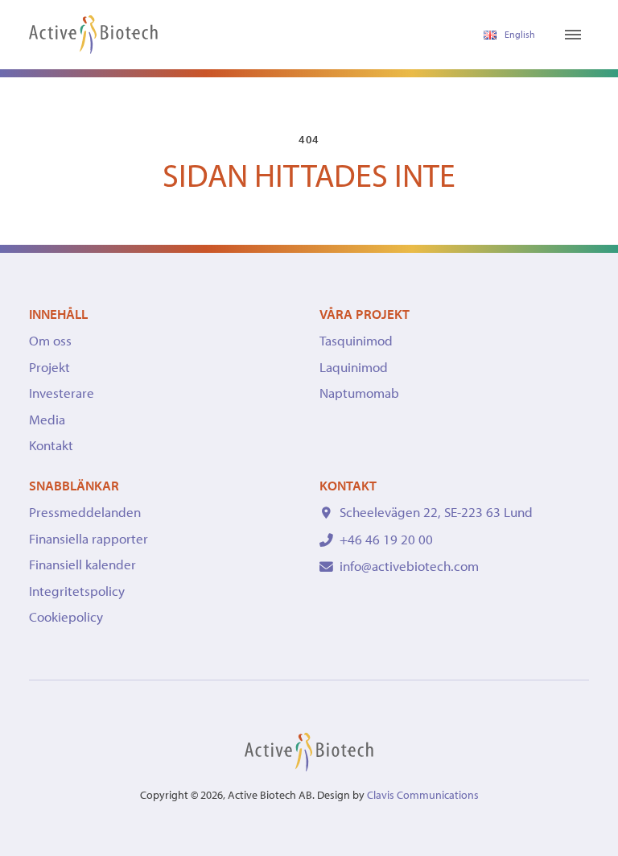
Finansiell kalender (82, 564)
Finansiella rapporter (88, 538)
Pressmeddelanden (85, 511)
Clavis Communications (423, 795)
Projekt (49, 366)
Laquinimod (353, 366)
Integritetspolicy (77, 590)
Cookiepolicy (66, 616)
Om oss (50, 340)
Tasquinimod (356, 340)
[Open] (573, 34)
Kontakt (51, 444)
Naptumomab (359, 392)
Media (47, 419)
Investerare (61, 392)
